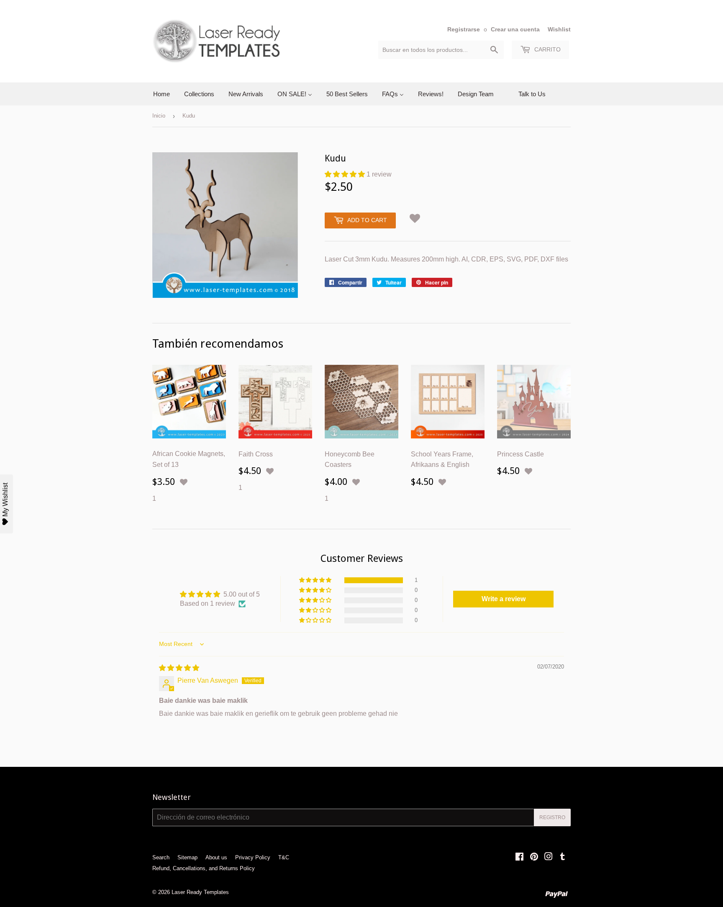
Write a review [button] (504, 598)
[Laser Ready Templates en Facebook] (519, 857)
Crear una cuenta (515, 29)
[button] (346, 174)
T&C (283, 857)
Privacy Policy (252, 857)
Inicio (158, 116)
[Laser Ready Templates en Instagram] (548, 857)
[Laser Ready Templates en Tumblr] (563, 857)
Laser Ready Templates (200, 892)
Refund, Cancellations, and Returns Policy (203, 868)
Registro (552, 817)
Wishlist (559, 29)
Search (160, 857)
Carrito (547, 49)
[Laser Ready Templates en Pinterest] (534, 857)
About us (216, 857)
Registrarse (463, 29)
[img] (179, 667)
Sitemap (187, 857)
